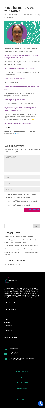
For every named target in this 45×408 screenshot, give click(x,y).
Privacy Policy (22, 394)
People (36, 15)
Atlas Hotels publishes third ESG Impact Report (21, 246)
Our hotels (9, 325)
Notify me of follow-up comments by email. (22, 201)
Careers (8, 328)
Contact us (9, 330)
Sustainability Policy (22, 399)
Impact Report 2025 (22, 382)
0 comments (8, 17)
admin (9, 15)
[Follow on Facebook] (6, 302)
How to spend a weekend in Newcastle (18, 249)
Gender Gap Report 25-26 (22, 377)
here (17, 134)
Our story (8, 322)
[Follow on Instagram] (10, 302)
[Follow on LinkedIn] (14, 302)
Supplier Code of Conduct (22, 371)
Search (37, 226)
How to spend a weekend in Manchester (18, 236)
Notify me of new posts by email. (18, 205)
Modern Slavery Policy (22, 388)
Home (7, 319)
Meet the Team (28, 15)
